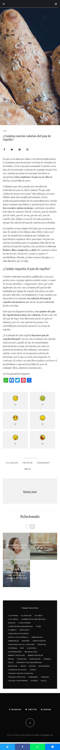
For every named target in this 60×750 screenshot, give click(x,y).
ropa (23, 666)
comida (12, 630)
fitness (12, 648)
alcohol (13, 619)
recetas (12, 666)
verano (45, 677)
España (26, 641)
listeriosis (15, 652)
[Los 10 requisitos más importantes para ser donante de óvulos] (43, 546)
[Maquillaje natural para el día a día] (16, 546)
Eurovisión (39, 641)
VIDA (5, 131)
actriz (39, 615)
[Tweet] (12, 149)
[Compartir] (4, 149)
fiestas (42, 644)
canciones (25, 623)
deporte (24, 630)
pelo (11, 662)
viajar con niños (18, 681)
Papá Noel (35, 659)
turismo (33, 677)
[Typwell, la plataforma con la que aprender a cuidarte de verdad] (16, 573)
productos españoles (29, 662)
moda (11, 659)
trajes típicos (16, 677)
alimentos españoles (33, 619)
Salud (32, 666)
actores (13, 615)
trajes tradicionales (20, 673)
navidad (22, 659)
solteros (44, 666)
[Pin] (20, 149)
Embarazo (37, 637)
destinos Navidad (18, 634)
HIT (22, 648)
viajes (34, 681)
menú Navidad (35, 655)
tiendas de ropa (17, 670)
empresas (13, 641)
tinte (33, 670)
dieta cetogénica (18, 637)
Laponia (31, 648)
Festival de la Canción (21, 644)
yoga (44, 681)
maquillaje (31, 652)
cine (38, 626)
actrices (26, 615)
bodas (11, 623)
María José (30, 492)
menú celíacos (16, 655)
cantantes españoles (20, 626)
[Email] (27, 149)
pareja (47, 659)
